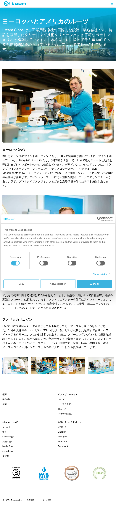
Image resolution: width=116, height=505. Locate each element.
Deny (21, 284)
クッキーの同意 (45, 500)
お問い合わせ (64, 427)
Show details (100, 274)
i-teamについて (10, 422)
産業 (4, 404)
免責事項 (30, 500)
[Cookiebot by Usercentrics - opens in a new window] (99, 219)
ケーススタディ (65, 404)
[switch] (43, 263)
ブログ (61, 399)
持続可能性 (7, 441)
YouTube (62, 441)
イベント (6, 427)
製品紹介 (6, 399)
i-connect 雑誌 (65, 413)
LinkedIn (62, 431)
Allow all (94, 284)
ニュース (62, 409)
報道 (4, 431)
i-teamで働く (8, 436)
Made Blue (7, 446)
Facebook (63, 446)
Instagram (63, 436)
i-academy (7, 451)
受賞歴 (5, 456)
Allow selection (58, 284)
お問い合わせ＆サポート (69, 422)
